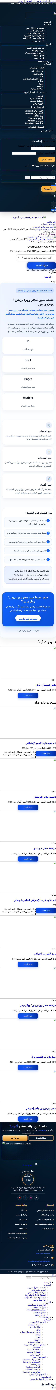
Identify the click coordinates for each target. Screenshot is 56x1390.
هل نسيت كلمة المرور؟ (45, 165)
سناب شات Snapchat (34, 123)
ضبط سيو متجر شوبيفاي (45, 229)
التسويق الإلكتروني (36, 127)
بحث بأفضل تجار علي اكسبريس (42, 239)
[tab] (48, 277)
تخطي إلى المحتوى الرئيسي (29, 1)
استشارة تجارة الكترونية (43, 1224)
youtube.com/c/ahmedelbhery (39, 1261)
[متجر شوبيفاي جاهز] (28, 677)
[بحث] (53, 172)
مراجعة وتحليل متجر (35, 33)
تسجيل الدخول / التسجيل (40, 1379)
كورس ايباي (39, 58)
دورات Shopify (38, 50)
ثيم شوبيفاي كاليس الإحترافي (41, 743)
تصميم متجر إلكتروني (35, 28)
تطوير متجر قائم (37, 31)
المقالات (22, 1229)
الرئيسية (52, 224)
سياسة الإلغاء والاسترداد (17, 1238)
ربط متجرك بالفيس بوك (43, 1056)
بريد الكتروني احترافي (45, 953)
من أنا (23, 1210)
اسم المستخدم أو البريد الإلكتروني (36, 146)
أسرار (40, 84)
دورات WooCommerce (34, 53)
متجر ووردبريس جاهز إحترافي (41, 1108)
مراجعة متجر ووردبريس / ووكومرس (38, 1005)
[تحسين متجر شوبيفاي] (28, 789)
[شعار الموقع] (40, 17)
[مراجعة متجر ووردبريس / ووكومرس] (28, 998)
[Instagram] (31, 1197)
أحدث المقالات (37, 71)
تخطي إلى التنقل (48, 1)
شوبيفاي (39, 96)
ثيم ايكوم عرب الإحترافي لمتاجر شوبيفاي (35, 900)
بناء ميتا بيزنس (38, 40)
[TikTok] (36, 1197)
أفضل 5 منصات (36, 101)
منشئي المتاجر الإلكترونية (33, 92)
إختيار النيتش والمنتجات (33, 79)
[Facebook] (25, 1197)
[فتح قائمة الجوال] (53, 192)
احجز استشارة (41, 1137)
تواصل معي (21, 1215)
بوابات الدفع (38, 74)
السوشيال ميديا (37, 107)
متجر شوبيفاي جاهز (46, 684)
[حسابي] (53, 136)
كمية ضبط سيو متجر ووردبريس (37, 258)
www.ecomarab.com (43, 1254)
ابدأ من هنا (48, 189)
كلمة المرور (46, 153)
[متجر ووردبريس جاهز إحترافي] (28, 1101)
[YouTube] (19, 1197)
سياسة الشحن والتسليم (17, 1233)
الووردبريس (38, 103)
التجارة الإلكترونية (36, 68)
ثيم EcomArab (20, 1224)
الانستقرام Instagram (34, 113)
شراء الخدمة (42, 265)
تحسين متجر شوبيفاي (45, 796)
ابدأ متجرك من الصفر (35, 48)
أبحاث (40, 81)
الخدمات (22, 1219)
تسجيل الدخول (46, 159)
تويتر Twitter (37, 116)
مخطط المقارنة (36, 98)
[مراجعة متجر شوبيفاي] (28, 841)
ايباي (41, 76)
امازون (40, 86)
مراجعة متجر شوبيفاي (45, 848)
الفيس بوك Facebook (34, 111)
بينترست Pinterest (35, 121)
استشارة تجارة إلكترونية (34, 36)
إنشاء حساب (36, 141)
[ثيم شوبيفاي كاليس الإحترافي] (28, 738)
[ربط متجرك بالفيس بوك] (28, 1049)
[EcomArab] (28, 1166)
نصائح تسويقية (38, 55)
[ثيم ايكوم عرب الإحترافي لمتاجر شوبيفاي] (28, 892)
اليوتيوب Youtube (35, 118)
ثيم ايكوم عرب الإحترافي (33, 38)
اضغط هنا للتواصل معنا (28, 619)
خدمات (44, 224)
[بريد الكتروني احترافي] (28, 946)
